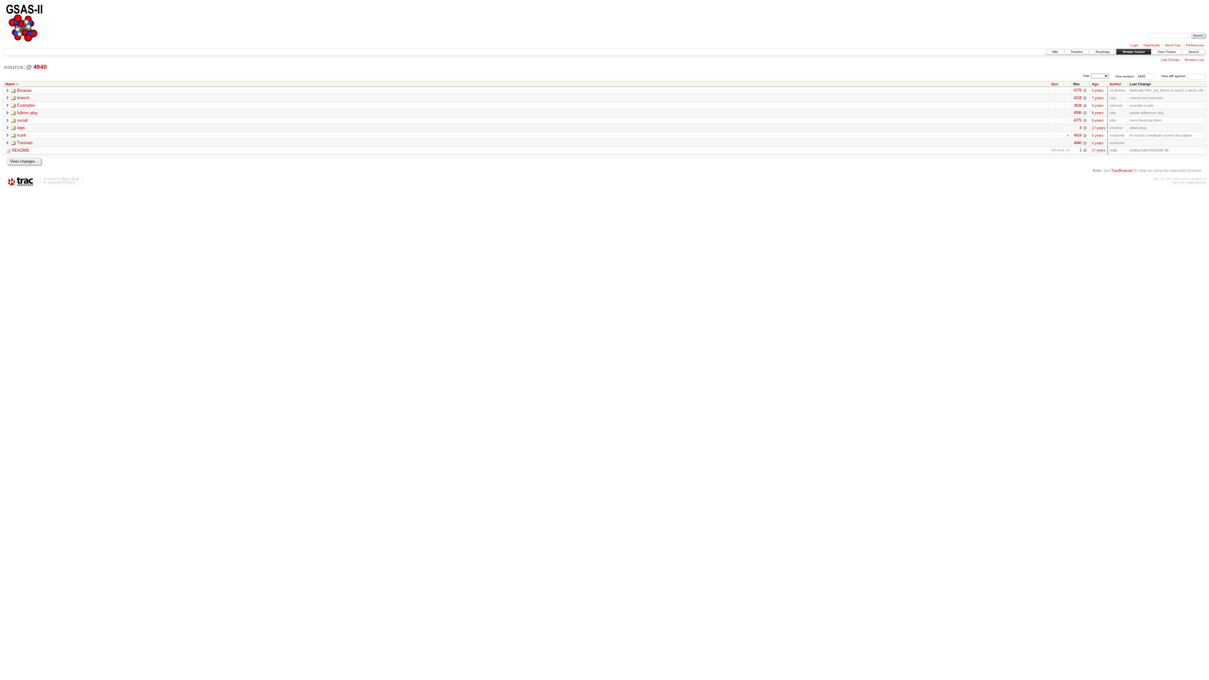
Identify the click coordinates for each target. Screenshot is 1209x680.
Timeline (1077, 52)
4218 (1077, 98)
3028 (1077, 105)
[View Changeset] (1085, 90)
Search (1194, 52)
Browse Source (1134, 52)
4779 (1077, 90)
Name (10, 84)
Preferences (1195, 45)
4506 (1077, 112)
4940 (40, 67)
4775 (1077, 120)
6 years (1098, 90)
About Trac (1173, 45)
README (21, 150)
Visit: (1086, 75)
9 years (1098, 105)
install (22, 120)
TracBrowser (1122, 170)
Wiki (1055, 52)
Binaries (24, 90)
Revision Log (1194, 59)
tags (21, 127)
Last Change (1170, 59)
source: (14, 67)
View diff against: (1174, 76)
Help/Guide (1152, 45)
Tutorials (25, 142)
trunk (21, 135)
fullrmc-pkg (27, 112)
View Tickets (1167, 52)
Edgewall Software (61, 182)
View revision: (1125, 76)
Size (1054, 84)
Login (1134, 45)
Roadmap (1103, 52)
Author (1115, 84)
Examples (26, 105)
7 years (1098, 98)
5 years (1098, 135)
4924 (1077, 135)
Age (1095, 84)
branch (23, 97)
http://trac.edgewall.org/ (1189, 182)
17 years (1098, 128)
